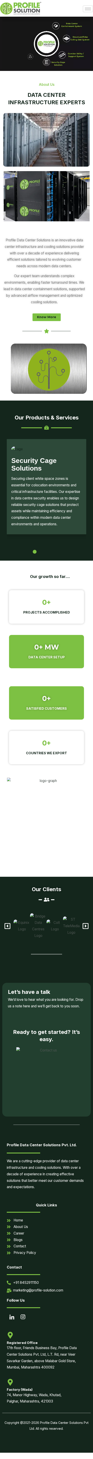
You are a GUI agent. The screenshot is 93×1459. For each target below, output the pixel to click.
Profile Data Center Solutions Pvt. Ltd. (42, 1145)
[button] (20, 552)
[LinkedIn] (12, 1318)
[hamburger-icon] (88, 9)
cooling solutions (44, 302)
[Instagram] (23, 1318)
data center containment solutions (40, 289)
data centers (61, 266)
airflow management (43, 295)
